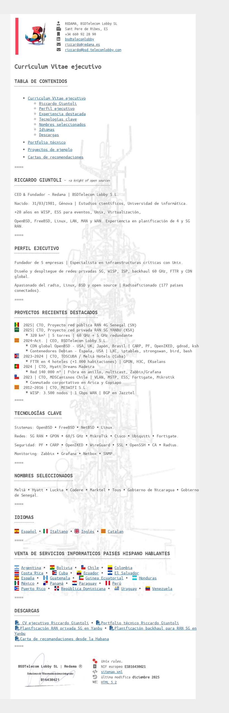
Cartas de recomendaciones (56, 156)
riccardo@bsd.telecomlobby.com (93, 49)
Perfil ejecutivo (57, 108)
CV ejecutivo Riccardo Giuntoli (54, 622)
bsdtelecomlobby (79, 39)
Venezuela (162, 588)
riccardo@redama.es (82, 44)
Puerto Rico (33, 588)
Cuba (63, 572)
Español (29, 531)
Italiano (59, 531)
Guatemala (60, 577)
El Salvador (127, 572)
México (28, 583)
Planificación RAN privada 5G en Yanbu (61, 627)
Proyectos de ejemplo (50, 149)
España (28, 577)
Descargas (49, 134)
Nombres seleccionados (62, 124)
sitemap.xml (112, 671)
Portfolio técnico (47, 141)
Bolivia (64, 567)
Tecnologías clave (58, 118)
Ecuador (91, 572)
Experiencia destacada (62, 113)
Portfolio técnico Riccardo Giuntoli (140, 622)
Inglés (88, 531)
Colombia (123, 567)
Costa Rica (32, 572)
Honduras (148, 577)
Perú (116, 583)
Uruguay (129, 588)
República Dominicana (83, 588)
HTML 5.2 (109, 682)
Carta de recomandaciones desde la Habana (64, 638)
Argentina (31, 567)
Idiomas (47, 129)
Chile (93, 567)
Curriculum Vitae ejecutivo (57, 97)
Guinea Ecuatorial (104, 577)
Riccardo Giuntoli (58, 103)
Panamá (56, 583)
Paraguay (88, 583)
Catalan (115, 531)
